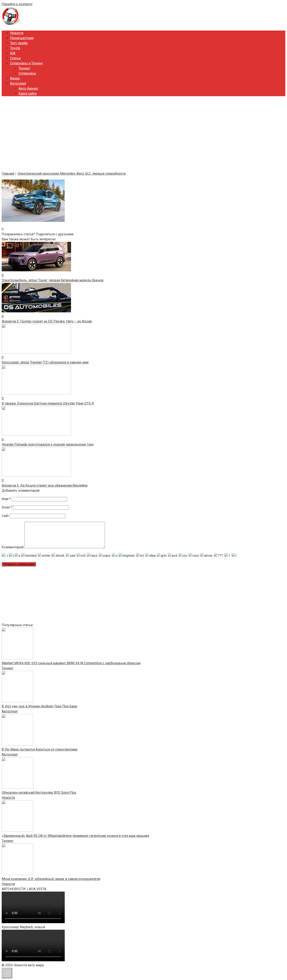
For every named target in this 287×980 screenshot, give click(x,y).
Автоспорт (18, 83)
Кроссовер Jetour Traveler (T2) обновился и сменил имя (45, 362)
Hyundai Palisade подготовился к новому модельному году (48, 444)
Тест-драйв (19, 43)
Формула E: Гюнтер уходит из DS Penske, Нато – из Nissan (47, 321)
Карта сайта (27, 94)
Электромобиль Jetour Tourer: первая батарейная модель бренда (52, 280)
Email (7, 507)
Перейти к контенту (17, 4)
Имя (6, 499)
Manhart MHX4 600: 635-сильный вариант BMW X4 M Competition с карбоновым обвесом (71, 663)
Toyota (15, 48)
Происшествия (22, 38)
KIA (12, 53)
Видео (15, 78)
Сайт (5, 516)
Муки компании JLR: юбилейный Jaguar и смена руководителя (51, 879)
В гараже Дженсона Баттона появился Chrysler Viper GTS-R (48, 403)
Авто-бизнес (28, 89)
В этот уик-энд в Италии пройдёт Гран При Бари (39, 706)
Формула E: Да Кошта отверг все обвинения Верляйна (44, 485)
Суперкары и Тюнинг (26, 63)
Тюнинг (24, 68)
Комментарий (13, 547)
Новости (16, 33)
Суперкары (27, 73)
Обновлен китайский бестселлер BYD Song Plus (39, 793)
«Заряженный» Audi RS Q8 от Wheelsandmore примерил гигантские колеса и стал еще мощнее (75, 836)
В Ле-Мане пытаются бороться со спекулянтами (39, 749)
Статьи (15, 58)
